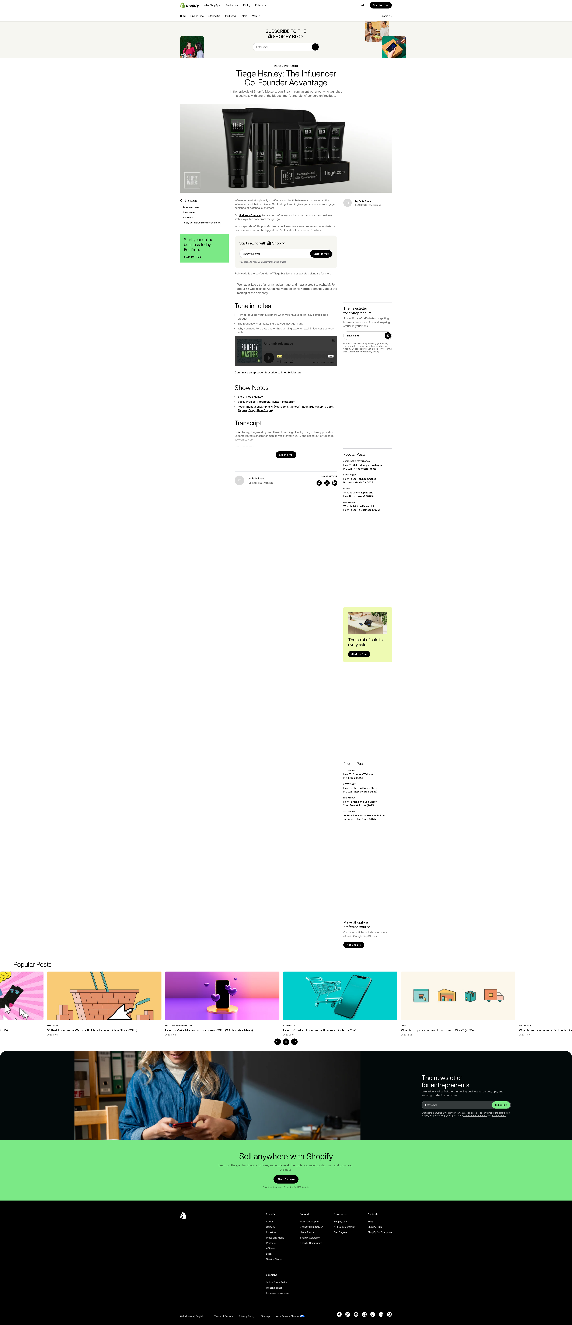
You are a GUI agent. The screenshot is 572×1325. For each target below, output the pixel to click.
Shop (370, 1221)
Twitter (275, 401)
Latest (243, 15)
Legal (269, 1253)
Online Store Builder (277, 1282)
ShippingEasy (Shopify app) (255, 410)
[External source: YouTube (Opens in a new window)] (356, 1314)
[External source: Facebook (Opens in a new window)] (339, 1314)
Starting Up (214, 15)
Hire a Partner (307, 1232)
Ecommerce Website (277, 1293)
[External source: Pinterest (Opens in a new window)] (389, 1314)
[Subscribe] (315, 47)
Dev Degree (340, 1232)
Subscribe (501, 1104)
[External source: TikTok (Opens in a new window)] (372, 1314)
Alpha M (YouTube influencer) (281, 406)
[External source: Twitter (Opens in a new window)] (347, 1314)
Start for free (380, 5)
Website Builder (274, 1287)
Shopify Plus (374, 1226)
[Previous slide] (277, 1041)
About (269, 1221)
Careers (270, 1226)
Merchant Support (310, 1221)
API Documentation (344, 1226)
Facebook (263, 401)
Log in (362, 5)
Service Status (274, 1259)
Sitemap (265, 1316)
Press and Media (275, 1237)
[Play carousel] (286, 1041)
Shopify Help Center (311, 1226)
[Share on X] (327, 483)
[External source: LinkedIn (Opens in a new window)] (381, 1314)
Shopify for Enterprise (379, 1232)
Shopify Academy (310, 1237)
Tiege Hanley (254, 396)
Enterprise (260, 5)
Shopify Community (311, 1243)
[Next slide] (294, 1041)
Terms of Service (223, 1316)
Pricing (246, 5)
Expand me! (286, 454)
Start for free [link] (321, 253)
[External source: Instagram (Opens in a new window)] (364, 1314)
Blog (183, 15)
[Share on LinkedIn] (334, 483)
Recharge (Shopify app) (317, 406)
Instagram (288, 401)
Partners (271, 1243)
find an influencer (250, 215)
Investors (271, 1232)
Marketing (230, 15)
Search (384, 15)
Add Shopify (354, 944)
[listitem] (286, 1004)
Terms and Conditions (475, 1115)
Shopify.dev (340, 1221)
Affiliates (271, 1248)
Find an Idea (197, 15)
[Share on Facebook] (319, 483)
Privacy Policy (371, 351)
